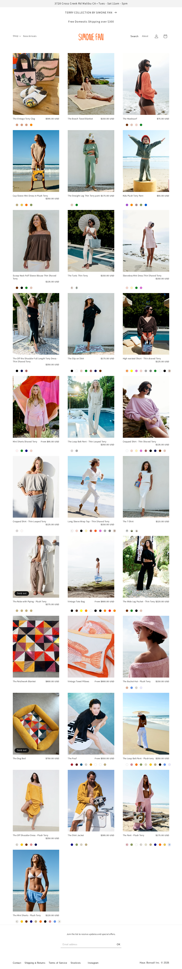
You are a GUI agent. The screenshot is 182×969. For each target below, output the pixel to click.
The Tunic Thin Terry (78, 275)
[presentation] (169, 371)
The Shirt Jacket (76, 835)
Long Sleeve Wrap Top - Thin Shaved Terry (88, 521)
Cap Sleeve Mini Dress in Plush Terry (30, 195)
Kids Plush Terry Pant (133, 195)
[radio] (17, 125)
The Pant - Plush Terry (133, 835)
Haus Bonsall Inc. (150, 962)
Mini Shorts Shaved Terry (25, 441)
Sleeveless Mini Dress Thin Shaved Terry (142, 275)
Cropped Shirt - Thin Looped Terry (29, 521)
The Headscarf (130, 118)
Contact (17, 963)
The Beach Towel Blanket (80, 118)
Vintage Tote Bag (76, 601)
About (145, 36)
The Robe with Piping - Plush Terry (30, 601)
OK (118, 944)
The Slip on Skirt (76, 358)
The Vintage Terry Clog (24, 118)
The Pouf (72, 758)
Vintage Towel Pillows (78, 681)
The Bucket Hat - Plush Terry (137, 681)
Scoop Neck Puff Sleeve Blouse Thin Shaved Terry (34, 277)
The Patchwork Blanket (24, 681)
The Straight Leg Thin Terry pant (84, 195)
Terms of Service (58, 963)
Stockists (76, 963)
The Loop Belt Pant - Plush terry (138, 758)
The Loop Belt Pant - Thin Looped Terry (87, 441)
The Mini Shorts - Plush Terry (27, 915)
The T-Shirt (128, 521)
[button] (17, 36)
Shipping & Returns (35, 963)
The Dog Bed (19, 758)
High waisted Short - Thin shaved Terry (142, 358)
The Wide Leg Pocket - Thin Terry (139, 601)
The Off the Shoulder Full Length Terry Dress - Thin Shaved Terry (35, 360)
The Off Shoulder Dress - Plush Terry (30, 835)
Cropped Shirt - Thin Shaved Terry (139, 441)
